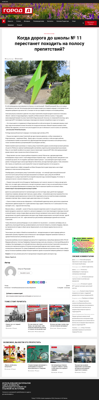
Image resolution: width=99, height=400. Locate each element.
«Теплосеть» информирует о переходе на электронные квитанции (80, 271)
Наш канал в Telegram (90, 23)
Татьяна (74, 327)
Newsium (57, 398)
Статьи (18, 21)
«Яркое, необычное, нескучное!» (11, 365)
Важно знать (31, 347)
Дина (73, 259)
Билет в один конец (87, 266)
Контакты (50, 21)
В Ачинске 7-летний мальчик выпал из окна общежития (20, 286)
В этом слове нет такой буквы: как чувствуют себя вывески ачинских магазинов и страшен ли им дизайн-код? (37, 327)
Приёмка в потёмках (88, 298)
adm (73, 301)
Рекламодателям (38, 21)
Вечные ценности (10, 347)
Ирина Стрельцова (62, 328)
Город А (15, 328)
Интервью (27, 21)
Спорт (74, 21)
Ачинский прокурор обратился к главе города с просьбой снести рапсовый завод (82, 262)
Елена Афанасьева (40, 331)
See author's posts (25, 273)
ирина (74, 269)
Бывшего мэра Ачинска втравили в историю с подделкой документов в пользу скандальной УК (83, 293)
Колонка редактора (63, 21)
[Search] (83, 23)
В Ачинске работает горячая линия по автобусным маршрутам (82, 279)
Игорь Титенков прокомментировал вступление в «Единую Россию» (81, 330)
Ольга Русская (10, 58)
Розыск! (19, 25)
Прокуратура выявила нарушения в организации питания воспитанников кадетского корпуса (83, 367)
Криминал (11, 25)
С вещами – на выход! (63, 286)
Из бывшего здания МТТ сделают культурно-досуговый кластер (82, 286)
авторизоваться (36, 296)
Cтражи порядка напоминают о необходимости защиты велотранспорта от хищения (37, 366)
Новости (10, 21)
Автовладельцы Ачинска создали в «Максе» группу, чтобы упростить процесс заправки (59, 367)
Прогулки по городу (49, 33)
